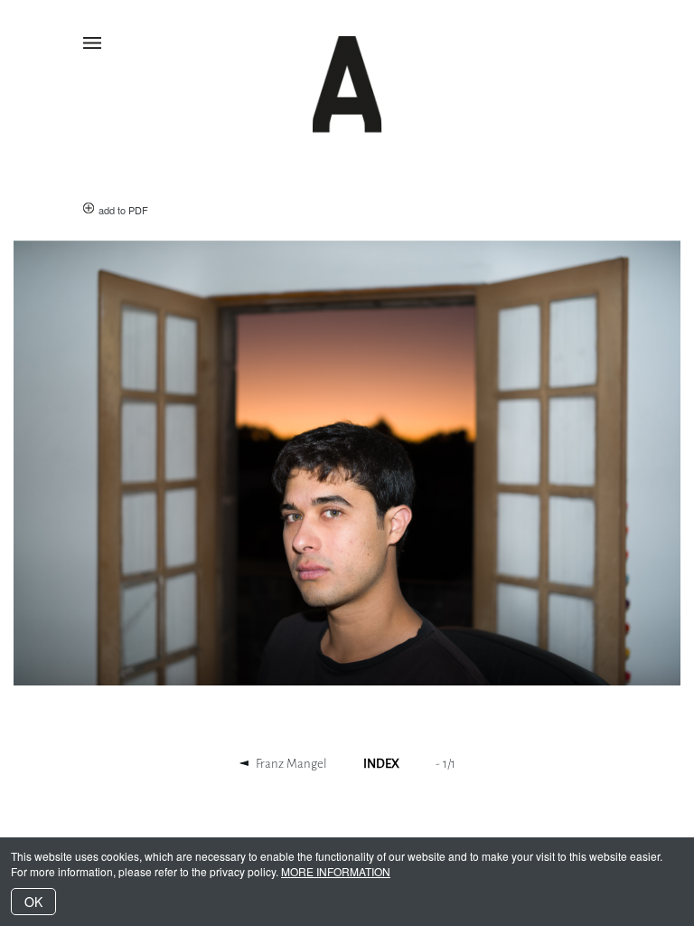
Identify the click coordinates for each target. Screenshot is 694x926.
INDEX (381, 763)
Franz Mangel (291, 763)
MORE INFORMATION (335, 871)
